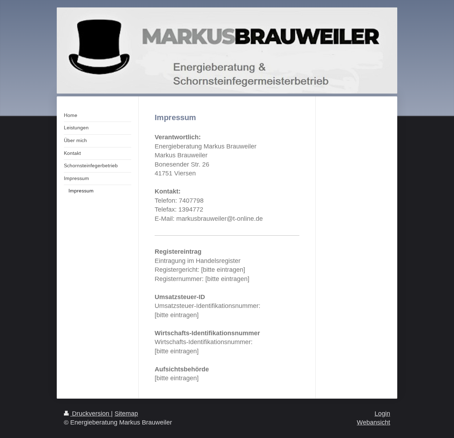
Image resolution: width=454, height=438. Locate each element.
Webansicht (373, 422)
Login (382, 413)
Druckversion (90, 413)
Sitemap (126, 413)
